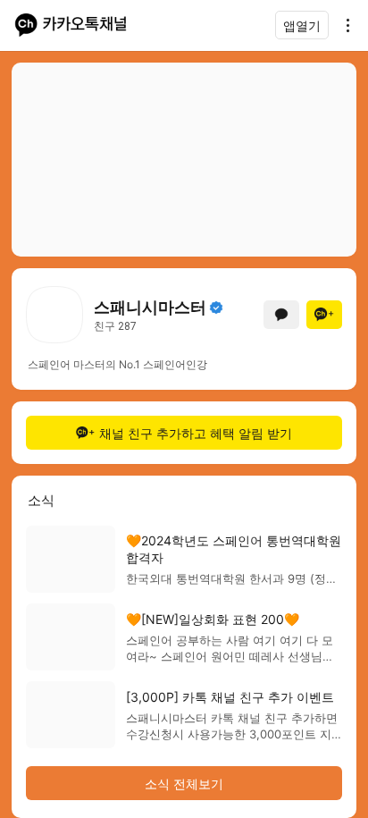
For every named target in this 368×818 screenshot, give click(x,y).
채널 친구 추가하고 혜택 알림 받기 (195, 433)
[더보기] (343, 25)
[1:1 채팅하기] (281, 314)
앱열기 (302, 25)
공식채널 (216, 307)
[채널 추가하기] (324, 314)
